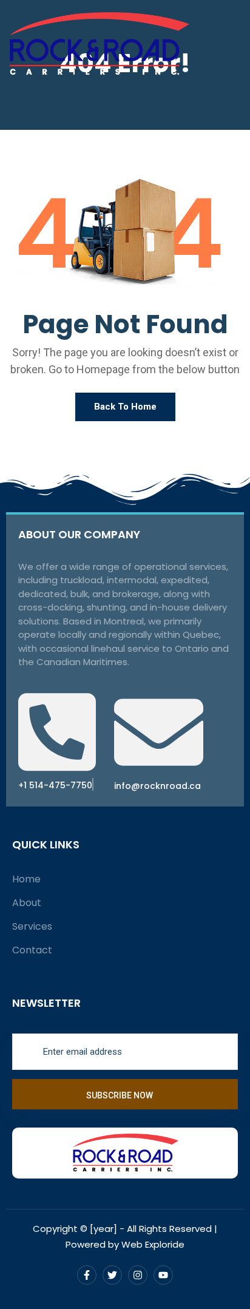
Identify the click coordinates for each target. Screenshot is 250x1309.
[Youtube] (163, 1275)
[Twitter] (112, 1275)
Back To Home (125, 406)
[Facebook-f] (86, 1275)
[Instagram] (137, 1275)
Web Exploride (152, 1244)
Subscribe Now (120, 1095)
